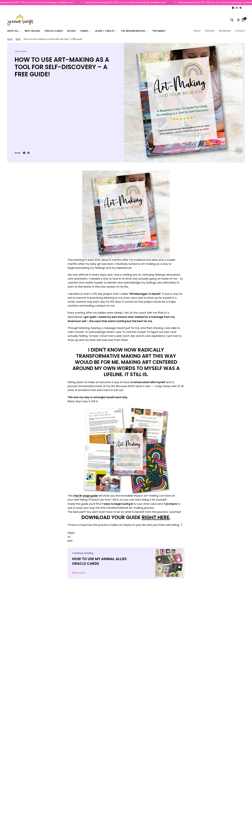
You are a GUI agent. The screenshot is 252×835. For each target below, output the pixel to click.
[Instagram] (237, 8)
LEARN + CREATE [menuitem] (104, 31)
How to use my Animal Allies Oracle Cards (99, 561)
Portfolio (210, 30)
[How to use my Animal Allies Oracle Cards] (169, 563)
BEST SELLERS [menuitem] (32, 31)
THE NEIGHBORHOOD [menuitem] (133, 31)
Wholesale (225, 30)
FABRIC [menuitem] (84, 31)
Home (10, 39)
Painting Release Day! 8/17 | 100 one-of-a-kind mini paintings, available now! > (121, 2)
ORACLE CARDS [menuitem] (53, 31)
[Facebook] (233, 8)
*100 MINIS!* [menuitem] (159, 31)
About (197, 30)
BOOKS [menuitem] (71, 31)
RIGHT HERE (155, 517)
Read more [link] (78, 573)
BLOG (18, 39)
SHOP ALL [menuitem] (12, 31)
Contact (240, 30)
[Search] (232, 20)
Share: (18, 153)
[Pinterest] (241, 8)
